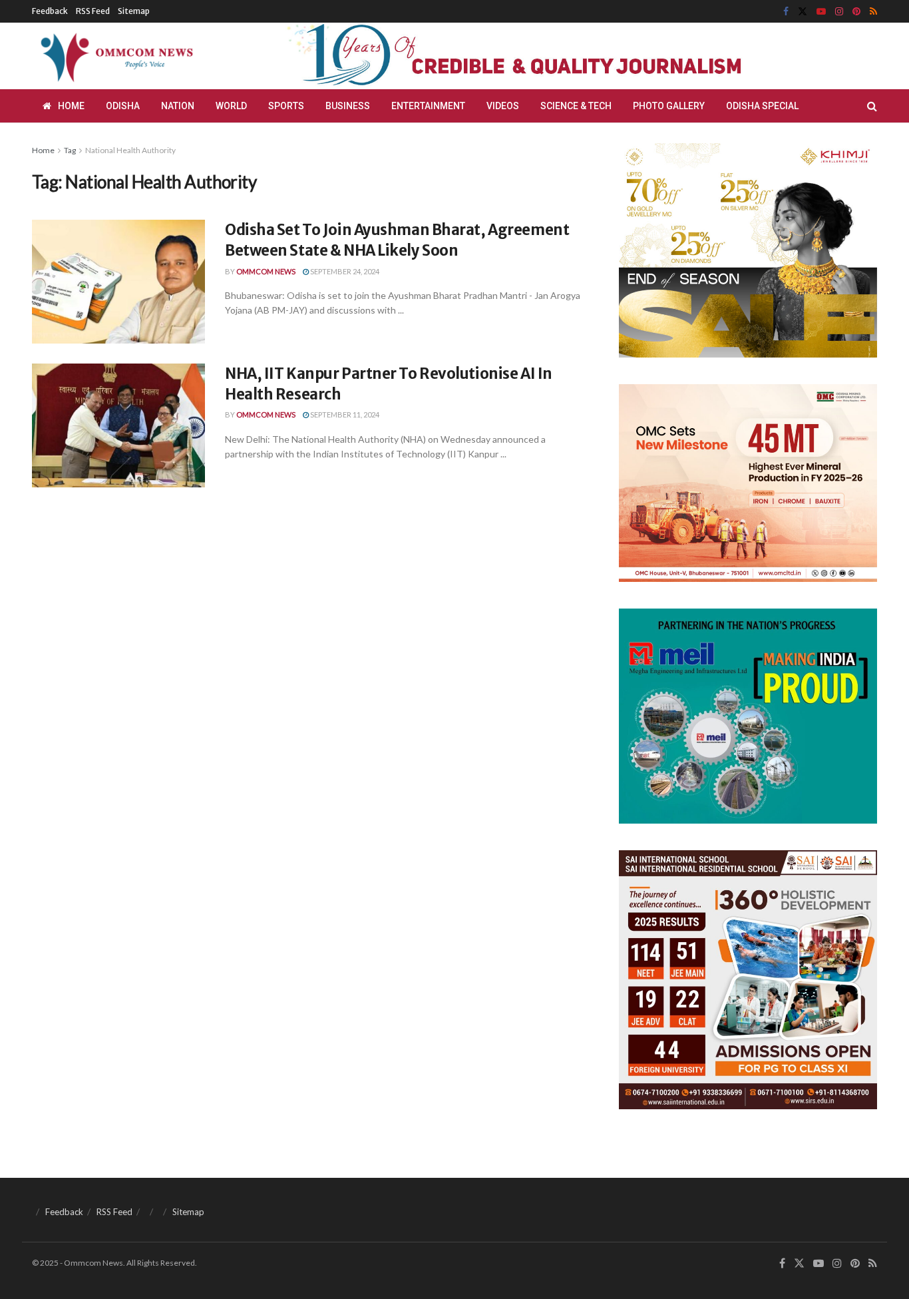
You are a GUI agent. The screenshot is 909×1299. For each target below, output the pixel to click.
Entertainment (428, 106)
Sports (286, 106)
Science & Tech (576, 106)
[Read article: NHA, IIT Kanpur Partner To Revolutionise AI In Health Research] (118, 425)
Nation (177, 106)
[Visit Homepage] (114, 56)
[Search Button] (872, 106)
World (231, 106)
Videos (502, 106)
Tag (70, 150)
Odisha (123, 106)
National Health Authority (130, 150)
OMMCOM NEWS (265, 271)
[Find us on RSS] (873, 11)
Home (71, 106)
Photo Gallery (669, 106)
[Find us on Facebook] (786, 11)
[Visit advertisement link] (546, 56)
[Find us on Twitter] (802, 11)
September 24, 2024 (344, 271)
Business (347, 106)
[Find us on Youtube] (821, 11)
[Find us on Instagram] (839, 11)
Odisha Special (762, 106)
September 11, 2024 (344, 414)
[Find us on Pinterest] (856, 11)
